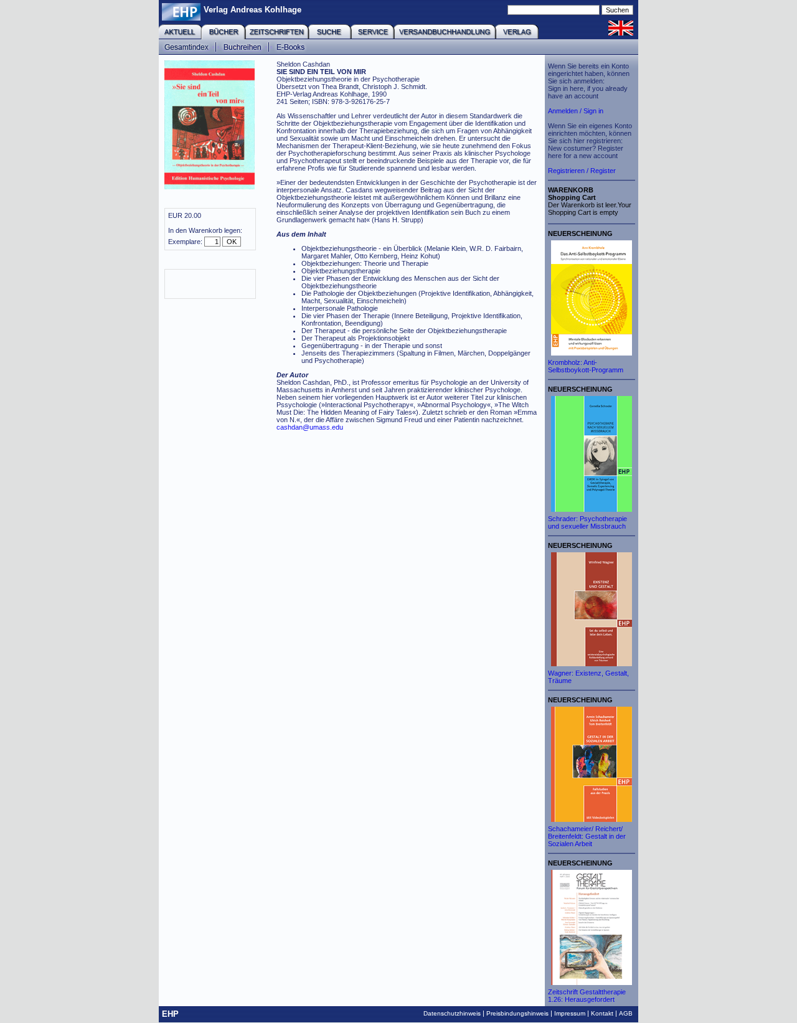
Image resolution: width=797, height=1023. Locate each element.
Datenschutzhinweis (452, 1013)
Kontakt (602, 1013)
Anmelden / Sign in (575, 111)
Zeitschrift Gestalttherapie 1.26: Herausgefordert (587, 995)
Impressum (569, 1013)
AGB (626, 1013)
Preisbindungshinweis (517, 1013)
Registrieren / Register (582, 170)
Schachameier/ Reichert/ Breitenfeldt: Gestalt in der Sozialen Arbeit (587, 836)
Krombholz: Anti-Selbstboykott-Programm (585, 366)
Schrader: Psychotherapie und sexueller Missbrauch (587, 522)
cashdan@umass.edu (309, 427)
